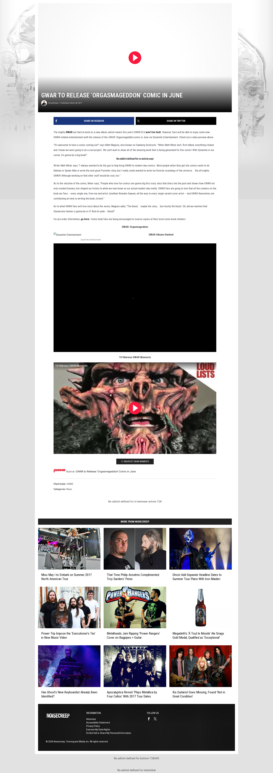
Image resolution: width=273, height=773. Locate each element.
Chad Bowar (53, 103)
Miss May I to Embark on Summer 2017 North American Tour (66, 577)
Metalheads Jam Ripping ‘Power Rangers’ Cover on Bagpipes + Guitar (133, 635)
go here (85, 219)
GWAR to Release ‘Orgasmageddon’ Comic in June (106, 471)
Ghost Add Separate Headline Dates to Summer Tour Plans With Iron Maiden (197, 577)
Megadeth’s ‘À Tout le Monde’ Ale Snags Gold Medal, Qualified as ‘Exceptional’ (198, 635)
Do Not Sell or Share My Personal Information (108, 733)
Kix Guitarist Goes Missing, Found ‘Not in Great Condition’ (199, 694)
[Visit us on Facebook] (150, 719)
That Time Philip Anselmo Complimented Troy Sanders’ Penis (133, 577)
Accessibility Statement (98, 722)
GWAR (69, 132)
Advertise (91, 719)
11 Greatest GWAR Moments (135, 461)
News (69, 489)
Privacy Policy (93, 726)
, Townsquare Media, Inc (77, 741)
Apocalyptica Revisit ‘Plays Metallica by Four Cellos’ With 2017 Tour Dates (132, 694)
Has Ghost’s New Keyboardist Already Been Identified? (69, 694)
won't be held (153, 132)
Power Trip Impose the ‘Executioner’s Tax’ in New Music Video (68, 635)
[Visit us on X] (156, 719)
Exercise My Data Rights (98, 729)
